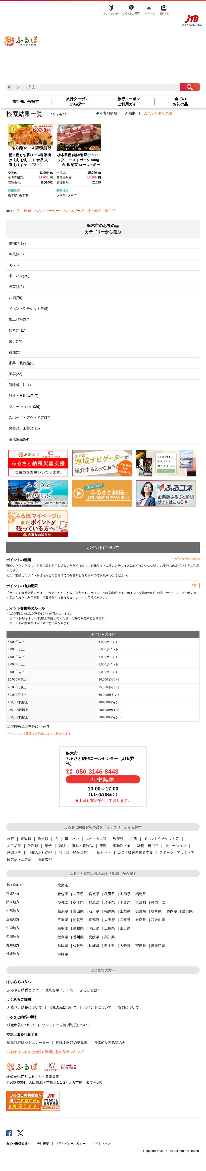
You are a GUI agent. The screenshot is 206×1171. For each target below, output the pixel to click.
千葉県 (125, 902)
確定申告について (21, 1025)
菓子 (48, 846)
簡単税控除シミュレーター (28, 1042)
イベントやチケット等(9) (28, 308)
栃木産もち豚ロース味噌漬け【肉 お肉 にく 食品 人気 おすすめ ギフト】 (30, 160)
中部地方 (12, 911)
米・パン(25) (19, 276)
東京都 (140, 902)
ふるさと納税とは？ (23, 990)
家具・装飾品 (82, 846)
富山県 (78, 911)
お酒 (133, 839)
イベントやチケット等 (161, 839)
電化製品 (45, 859)
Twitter (20, 1133)
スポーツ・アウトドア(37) (29, 417)
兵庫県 (125, 920)
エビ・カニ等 (96, 839)
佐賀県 (78, 946)
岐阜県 (156, 911)
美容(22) (15, 374)
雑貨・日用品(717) (23, 396)
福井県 (109, 911)
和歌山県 (158, 920)
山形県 (125, 894)
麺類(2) (14, 352)
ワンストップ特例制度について (66, 1025)
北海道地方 (14, 885)
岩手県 (78, 894)
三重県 (63, 920)
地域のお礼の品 (40, 852)
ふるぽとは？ (90, 990)
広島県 (109, 928)
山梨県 (125, 911)
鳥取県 (63, 928)
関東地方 (14, 190)
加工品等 (14, 846)
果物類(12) (17, 243)
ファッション (175, 846)
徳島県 (63, 937)
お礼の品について (63, 1007)
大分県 (125, 946)
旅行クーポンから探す (77, 101)
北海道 (63, 885)
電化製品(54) (19, 439)
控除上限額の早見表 (71, 1042)
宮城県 (94, 894)
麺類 (61, 846)
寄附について (128, 1007)
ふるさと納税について (24, 1007)
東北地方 (12, 893)
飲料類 (33, 846)
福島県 (140, 894)
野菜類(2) (16, 287)
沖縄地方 (12, 954)
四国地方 (12, 937)
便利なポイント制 (59, 990)
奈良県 (140, 920)
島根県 (78, 928)
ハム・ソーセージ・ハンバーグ (59, 211)
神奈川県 (158, 902)
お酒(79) (15, 298)
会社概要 (43, 1143)
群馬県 (94, 902)
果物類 (26, 839)
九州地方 (12, 945)
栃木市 (23, 195)
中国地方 (12, 928)
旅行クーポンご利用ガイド (129, 101)
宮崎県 (140, 946)
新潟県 (63, 911)
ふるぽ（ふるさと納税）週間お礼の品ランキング (45, 1052)
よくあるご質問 (131, 9)
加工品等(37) (19, 319)
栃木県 (12, 195)
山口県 (125, 928)
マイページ (149, 9)
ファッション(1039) (24, 407)
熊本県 (109, 946)
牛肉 (16, 211)
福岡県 (63, 946)
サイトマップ (101, 1143)
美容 (103, 846)
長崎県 (94, 946)
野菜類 (118, 839)
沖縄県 (63, 954)
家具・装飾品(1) (21, 363)
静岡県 (172, 911)
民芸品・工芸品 (19, 859)
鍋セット (104, 852)
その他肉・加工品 (101, 211)
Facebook (9, 1133)
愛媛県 (94, 937)
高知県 (109, 937)
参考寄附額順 (106, 113)
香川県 (78, 937)
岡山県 (94, 928)
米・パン (72, 839)
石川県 (94, 911)
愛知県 (187, 911)
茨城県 (63, 902)
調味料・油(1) (20, 385)
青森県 (63, 894)
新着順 (130, 113)
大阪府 (109, 920)
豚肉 (27, 211)
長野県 (140, 911)
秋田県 (109, 894)
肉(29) (14, 265)
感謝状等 (14, 852)
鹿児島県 (158, 946)
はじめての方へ (110, 9)
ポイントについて (97, 1007)
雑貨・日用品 (147, 846)
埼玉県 (109, 902)
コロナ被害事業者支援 (135, 852)
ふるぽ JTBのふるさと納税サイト (21, 37)
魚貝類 (43, 839)
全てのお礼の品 (180, 101)
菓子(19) (15, 341)
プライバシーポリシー (71, 1143)
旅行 (10, 839)
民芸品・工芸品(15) (24, 428)
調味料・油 (122, 846)
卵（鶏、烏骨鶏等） (74, 852)
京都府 (94, 920)
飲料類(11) (17, 330)
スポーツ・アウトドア (176, 852)
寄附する (163, 9)
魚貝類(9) (16, 254)
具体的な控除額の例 (110, 1042)
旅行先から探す (26, 101)
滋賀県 (78, 920)
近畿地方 (12, 919)
